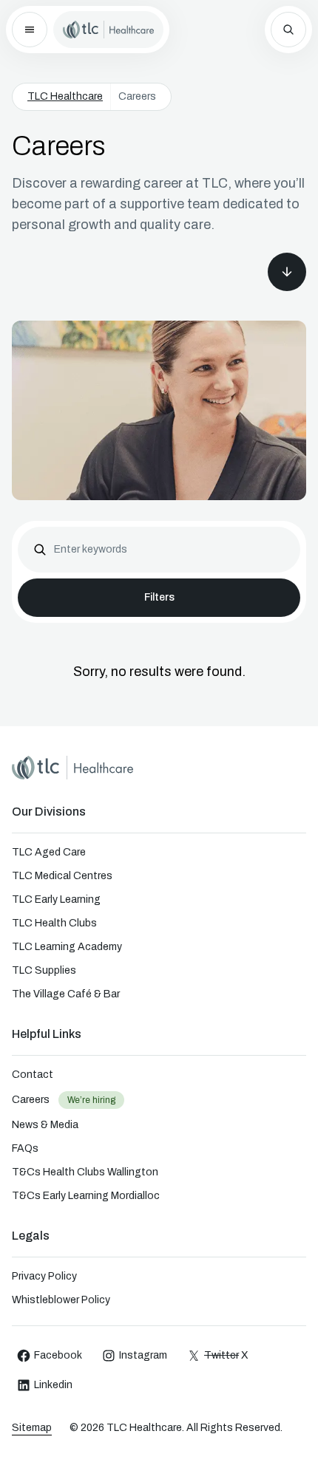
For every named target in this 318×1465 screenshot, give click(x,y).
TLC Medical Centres (62, 875)
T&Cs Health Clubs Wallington (85, 1172)
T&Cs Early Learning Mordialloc (86, 1195)
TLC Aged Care (49, 852)
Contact (32, 1074)
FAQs (25, 1148)
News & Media (45, 1124)
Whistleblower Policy (61, 1299)
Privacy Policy (44, 1276)
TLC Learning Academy (67, 946)
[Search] (288, 29)
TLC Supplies (44, 970)
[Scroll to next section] (287, 272)
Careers (31, 1099)
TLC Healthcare (65, 96)
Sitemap (32, 1427)
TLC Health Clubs (54, 923)
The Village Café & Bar (66, 994)
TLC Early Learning (56, 899)
